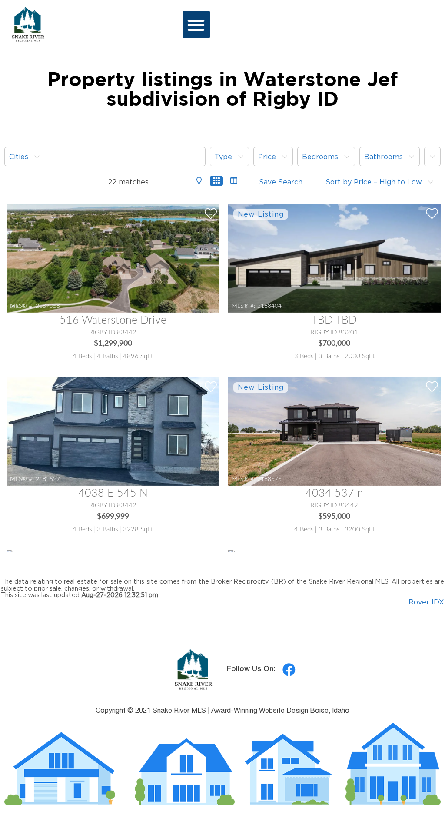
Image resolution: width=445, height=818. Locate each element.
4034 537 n (334, 493)
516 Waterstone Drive (113, 320)
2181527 (48, 479)
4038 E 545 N (113, 493)
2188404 (269, 306)
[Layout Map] (199, 181)
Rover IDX (426, 602)
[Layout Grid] (216, 181)
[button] (196, 24)
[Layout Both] (234, 181)
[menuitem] (105, 156)
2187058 (48, 306)
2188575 (269, 479)
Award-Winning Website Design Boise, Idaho (280, 711)
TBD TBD (334, 320)
